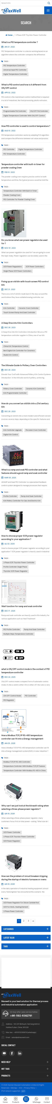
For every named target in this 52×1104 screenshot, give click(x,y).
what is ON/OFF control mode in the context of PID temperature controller (25, 671)
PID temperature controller (14, 66)
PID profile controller (11, 629)
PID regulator (8, 700)
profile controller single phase (15, 567)
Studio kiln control (10, 355)
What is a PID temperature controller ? (19, 42)
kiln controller (9, 308)
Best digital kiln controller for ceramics (19, 351)
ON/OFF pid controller (39, 111)
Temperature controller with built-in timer (20, 191)
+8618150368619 (20, 1032)
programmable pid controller (14, 111)
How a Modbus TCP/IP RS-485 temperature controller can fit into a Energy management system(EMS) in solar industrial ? (22, 738)
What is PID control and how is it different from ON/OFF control (23, 86)
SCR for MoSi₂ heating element (15, 907)
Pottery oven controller (12, 389)
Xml (20, 1088)
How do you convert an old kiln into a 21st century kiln (25, 405)
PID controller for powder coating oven (19, 199)
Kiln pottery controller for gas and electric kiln (21, 501)
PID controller (8, 149)
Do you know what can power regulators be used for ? (24, 242)
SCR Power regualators (12, 267)
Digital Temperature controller (15, 74)
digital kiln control (10, 435)
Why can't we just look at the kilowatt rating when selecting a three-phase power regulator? (25, 807)
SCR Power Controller (11, 832)
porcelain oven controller (36, 430)
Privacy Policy (29, 1088)
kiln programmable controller (15, 393)
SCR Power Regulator (11, 841)
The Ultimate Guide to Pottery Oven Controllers (23, 366)
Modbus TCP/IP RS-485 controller (16, 762)
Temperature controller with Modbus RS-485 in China (24, 771)
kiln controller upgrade (12, 430)
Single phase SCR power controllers (17, 271)
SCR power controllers (35, 267)
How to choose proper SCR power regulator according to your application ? (22, 537)
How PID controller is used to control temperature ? (25, 126)
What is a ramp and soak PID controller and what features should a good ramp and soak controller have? (24, 472)
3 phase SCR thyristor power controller (18, 563)
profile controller (10, 496)
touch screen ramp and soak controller (19, 312)
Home (10, 35)
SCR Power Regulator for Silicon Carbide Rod (21, 903)
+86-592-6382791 (21, 1016)
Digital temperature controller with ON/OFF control (24, 116)
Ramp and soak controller (31, 496)
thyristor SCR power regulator (15, 571)
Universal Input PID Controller (14, 70)
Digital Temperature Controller (30, 149)
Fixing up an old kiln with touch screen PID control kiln (25, 283)
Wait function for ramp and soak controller (21, 607)
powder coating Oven (11, 195)
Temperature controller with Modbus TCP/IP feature (24, 766)
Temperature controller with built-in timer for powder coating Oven (23, 166)
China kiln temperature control (15, 346)
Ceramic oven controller (29, 308)
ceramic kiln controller (35, 389)
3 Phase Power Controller (13, 911)
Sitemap (14, 1088)
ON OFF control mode (12, 696)
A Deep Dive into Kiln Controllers (17, 323)
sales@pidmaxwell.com (20, 1037)
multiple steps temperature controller (18, 634)
